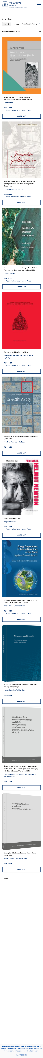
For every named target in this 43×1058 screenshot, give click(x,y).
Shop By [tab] (7, 24)
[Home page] (14, 4)
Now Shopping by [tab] (9, 32)
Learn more (34, 1051)
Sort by (17, 24)
